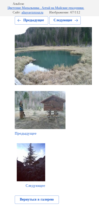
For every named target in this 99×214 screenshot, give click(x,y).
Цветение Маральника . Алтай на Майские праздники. (46, 8)
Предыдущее (33, 20)
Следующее (63, 20)
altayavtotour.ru (32, 12)
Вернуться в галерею (37, 199)
